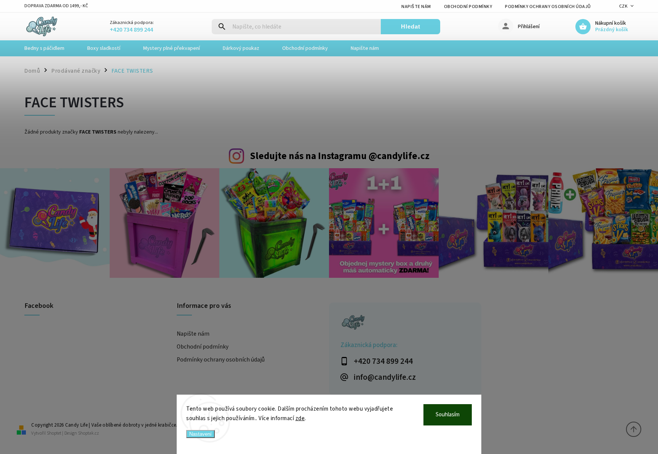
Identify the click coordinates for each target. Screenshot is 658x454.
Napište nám (416, 6)
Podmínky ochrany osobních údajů (548, 6)
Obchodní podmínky (468, 6)
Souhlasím (448, 415)
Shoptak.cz (88, 433)
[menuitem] (50, 48)
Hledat (410, 26)
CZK (623, 6)
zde (300, 418)
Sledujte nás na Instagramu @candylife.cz (340, 156)
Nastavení (200, 434)
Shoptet (54, 433)
